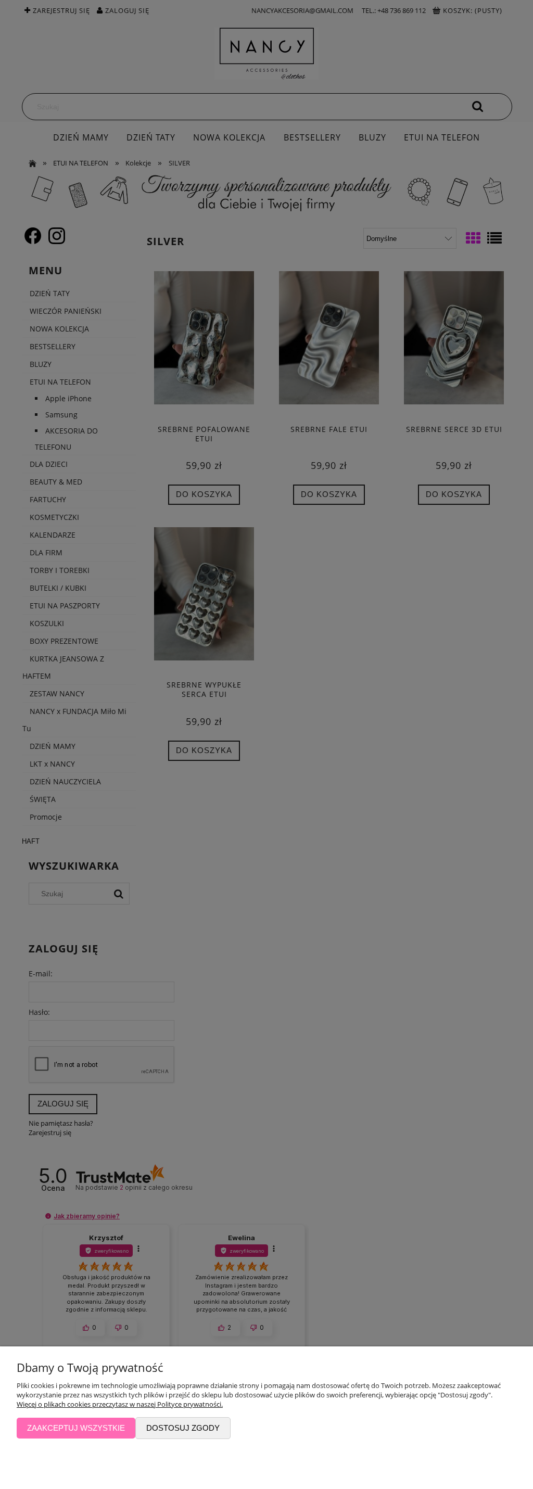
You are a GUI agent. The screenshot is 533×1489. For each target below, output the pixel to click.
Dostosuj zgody (183, 1427)
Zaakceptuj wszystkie (76, 1427)
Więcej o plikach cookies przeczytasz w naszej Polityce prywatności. (120, 1404)
